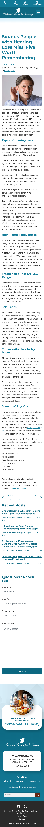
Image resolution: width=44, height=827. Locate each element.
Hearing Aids (20, 781)
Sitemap (22, 819)
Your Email (6, 599)
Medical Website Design (17, 823)
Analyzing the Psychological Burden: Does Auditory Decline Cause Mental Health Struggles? (20, 544)
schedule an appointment (19, 488)
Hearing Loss (9, 70)
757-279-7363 (22, 766)
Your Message (8, 623)
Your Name (7, 587)
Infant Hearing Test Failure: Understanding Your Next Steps (20, 527)
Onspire (33, 823)
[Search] (37, 795)
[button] (38, 12)
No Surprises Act (28, 787)
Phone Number (8, 611)
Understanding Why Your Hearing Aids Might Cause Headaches (21, 512)
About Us (8, 781)
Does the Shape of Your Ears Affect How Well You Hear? (22, 558)
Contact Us (13, 787)
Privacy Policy (22, 816)
